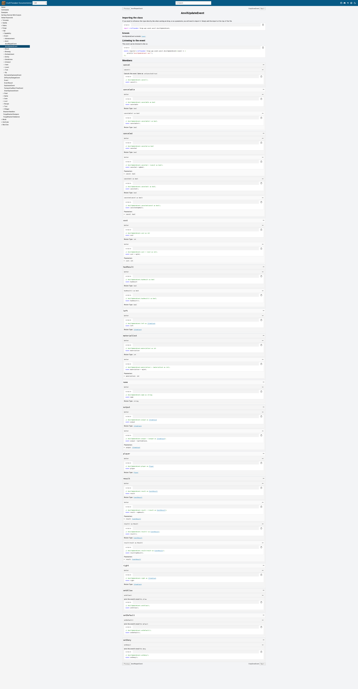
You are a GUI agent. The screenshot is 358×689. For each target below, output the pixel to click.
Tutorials (6, 20)
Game (6, 96)
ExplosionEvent (9, 85)
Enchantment (9, 54)
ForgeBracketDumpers (11, 114)
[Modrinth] (351, 2)
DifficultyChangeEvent (12, 78)
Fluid (5, 93)
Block (7, 49)
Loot (6, 101)
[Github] (341, 2)
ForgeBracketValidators (11, 117)
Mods (4, 119)
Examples (4, 12)
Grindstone (8, 59)
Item (6, 65)
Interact (8, 62)
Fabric (5, 25)
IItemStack (151, 323)
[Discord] (344, 2)
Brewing (8, 51)
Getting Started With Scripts (11, 15)
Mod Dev (6, 125)
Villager (6, 109)
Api (4, 31)
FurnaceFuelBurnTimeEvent (13, 88)
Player (151, 466)
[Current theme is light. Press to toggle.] (355, 3)
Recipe (6, 104)
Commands (5, 10)
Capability (7, 33)
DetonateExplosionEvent (12, 75)
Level (7, 67)
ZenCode (6, 122)
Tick (6, 70)
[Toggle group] (263, 65)
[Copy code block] (263, 24)
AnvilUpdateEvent (11, 46)
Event (6, 36)
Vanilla (5, 23)
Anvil (6, 41)
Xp (6, 72)
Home (3, 7)
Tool (5, 106)
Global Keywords (7, 18)
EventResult (8, 83)
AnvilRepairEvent (11, 44)
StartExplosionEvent (11, 91)
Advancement (10, 38)
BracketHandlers (9, 112)
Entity (7, 57)
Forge (5, 28)
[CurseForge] (347, 2)
